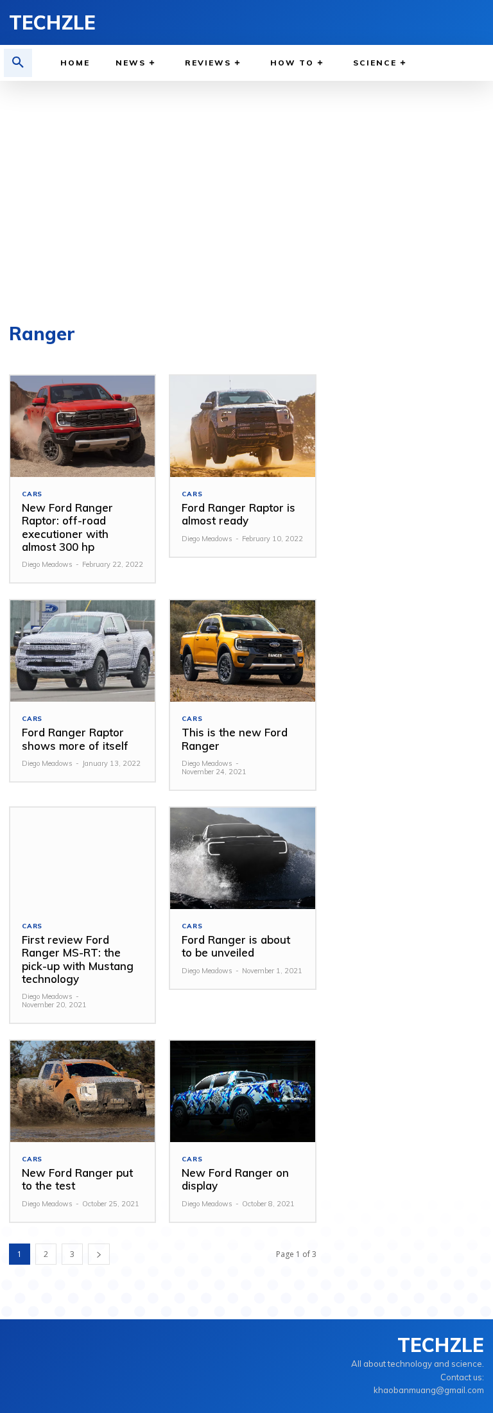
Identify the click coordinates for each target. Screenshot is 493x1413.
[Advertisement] (246, 196)
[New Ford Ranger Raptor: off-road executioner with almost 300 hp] (82, 426)
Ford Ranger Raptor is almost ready (238, 514)
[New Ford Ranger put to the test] (82, 1091)
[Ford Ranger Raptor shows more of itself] (82, 651)
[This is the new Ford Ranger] (242, 651)
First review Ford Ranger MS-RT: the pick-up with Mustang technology (78, 959)
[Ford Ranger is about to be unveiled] (242, 858)
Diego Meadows (47, 564)
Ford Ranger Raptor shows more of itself (75, 738)
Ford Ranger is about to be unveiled (236, 946)
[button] (18, 63)
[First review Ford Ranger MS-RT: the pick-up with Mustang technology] (82, 858)
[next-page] (99, 1254)
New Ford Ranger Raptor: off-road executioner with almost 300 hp (67, 527)
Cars (32, 494)
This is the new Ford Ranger (235, 738)
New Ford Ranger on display (235, 1179)
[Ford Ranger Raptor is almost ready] (242, 426)
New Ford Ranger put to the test (77, 1179)
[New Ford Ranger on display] (242, 1091)
